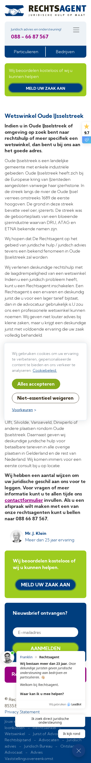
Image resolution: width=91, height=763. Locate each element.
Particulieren (26, 51)
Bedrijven (65, 51)
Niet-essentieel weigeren (45, 398)
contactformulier (24, 500)
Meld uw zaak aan (45, 88)
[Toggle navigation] (76, 30)
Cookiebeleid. (45, 370)
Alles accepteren (36, 384)
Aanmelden (45, 648)
